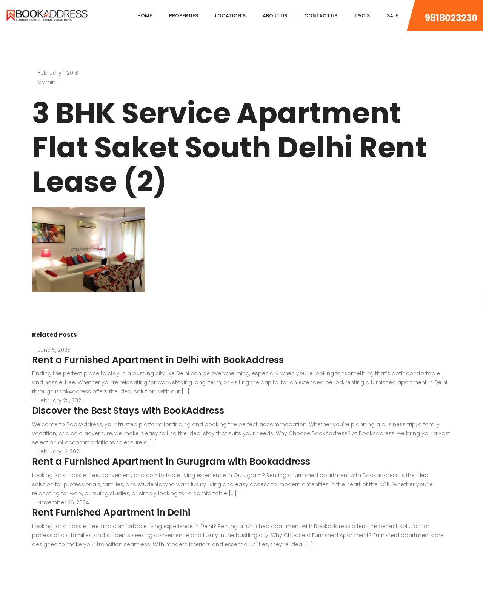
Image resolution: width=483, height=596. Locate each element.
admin (46, 82)
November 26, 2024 (63, 502)
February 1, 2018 (58, 73)
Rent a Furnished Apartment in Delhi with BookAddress (158, 360)
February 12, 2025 (60, 451)
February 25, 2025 (61, 400)
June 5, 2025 (54, 350)
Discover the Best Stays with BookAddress (128, 410)
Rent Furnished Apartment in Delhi (111, 512)
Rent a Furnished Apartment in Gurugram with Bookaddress (171, 461)
